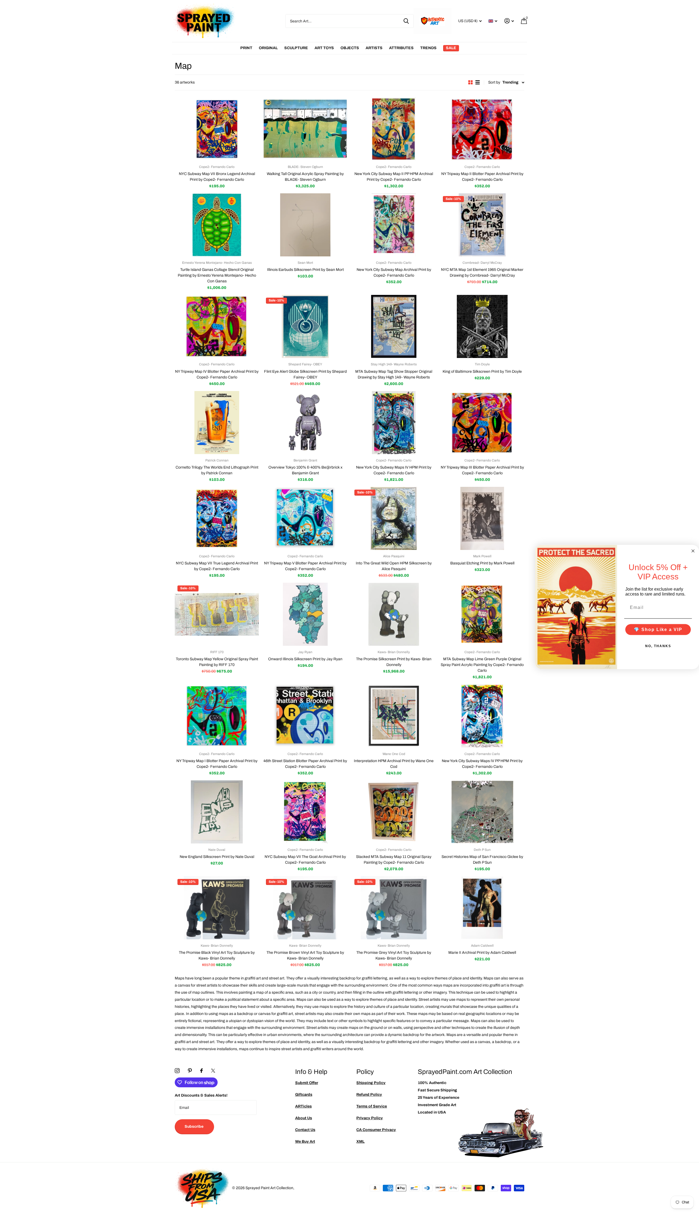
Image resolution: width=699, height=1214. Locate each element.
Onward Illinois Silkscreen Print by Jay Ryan (305, 659)
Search (406, 21)
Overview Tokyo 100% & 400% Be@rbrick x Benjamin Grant (305, 470)
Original (268, 48)
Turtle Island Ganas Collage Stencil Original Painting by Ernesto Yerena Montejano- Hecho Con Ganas (217, 275)
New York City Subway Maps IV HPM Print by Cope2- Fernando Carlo (393, 470)
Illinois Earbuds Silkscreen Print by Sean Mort (305, 270)
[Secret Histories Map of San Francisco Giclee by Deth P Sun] (482, 811)
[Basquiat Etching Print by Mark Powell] (482, 518)
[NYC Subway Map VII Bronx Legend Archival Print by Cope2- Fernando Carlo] (217, 129)
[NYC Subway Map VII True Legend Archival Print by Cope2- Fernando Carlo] (217, 518)
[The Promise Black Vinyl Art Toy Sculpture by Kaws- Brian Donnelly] (217, 907)
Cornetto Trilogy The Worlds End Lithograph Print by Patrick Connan (217, 470)
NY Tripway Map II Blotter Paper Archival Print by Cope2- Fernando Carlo (482, 177)
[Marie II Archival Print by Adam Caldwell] (482, 907)
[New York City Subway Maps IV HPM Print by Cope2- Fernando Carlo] (394, 422)
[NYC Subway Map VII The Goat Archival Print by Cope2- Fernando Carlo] (305, 811)
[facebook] (201, 1070)
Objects (349, 48)
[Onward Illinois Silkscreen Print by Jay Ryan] (305, 614)
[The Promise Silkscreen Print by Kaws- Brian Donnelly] (394, 614)
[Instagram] (177, 1070)
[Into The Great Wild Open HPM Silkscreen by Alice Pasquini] (394, 518)
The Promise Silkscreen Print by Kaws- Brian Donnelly (393, 662)
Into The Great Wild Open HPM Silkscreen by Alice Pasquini (394, 566)
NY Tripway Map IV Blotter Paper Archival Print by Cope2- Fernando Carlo (217, 374)
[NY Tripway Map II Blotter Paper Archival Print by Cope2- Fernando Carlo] (482, 129)
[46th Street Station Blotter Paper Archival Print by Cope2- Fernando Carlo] (305, 715)
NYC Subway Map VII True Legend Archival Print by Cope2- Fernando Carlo (217, 566)
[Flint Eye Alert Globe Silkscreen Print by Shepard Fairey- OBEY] (305, 326)
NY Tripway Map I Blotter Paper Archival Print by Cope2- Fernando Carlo (216, 764)
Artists (374, 48)
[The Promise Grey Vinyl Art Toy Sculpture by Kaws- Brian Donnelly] (394, 907)
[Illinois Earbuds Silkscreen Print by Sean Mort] (305, 224)
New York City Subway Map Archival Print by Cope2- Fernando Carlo (394, 272)
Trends (428, 48)
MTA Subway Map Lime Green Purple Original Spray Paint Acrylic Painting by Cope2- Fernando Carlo (482, 665)
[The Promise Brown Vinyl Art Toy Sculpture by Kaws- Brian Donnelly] (305, 907)
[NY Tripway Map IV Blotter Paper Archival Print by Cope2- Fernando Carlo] (217, 326)
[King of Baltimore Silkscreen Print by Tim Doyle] (482, 326)
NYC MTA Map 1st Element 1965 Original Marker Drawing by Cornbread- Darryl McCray (482, 272)
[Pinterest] (190, 1070)
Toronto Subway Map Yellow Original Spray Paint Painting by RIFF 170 (217, 662)
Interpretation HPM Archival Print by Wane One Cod (394, 764)
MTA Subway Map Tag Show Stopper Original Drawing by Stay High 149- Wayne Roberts (393, 374)
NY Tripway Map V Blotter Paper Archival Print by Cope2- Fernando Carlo (305, 566)
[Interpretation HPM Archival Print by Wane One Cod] (394, 715)
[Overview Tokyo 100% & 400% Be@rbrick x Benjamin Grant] (305, 422)
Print (246, 48)
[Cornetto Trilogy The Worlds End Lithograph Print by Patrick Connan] (217, 422)
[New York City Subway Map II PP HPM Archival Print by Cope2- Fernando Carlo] (394, 129)
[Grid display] (470, 82)
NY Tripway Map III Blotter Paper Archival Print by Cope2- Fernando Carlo (482, 470)
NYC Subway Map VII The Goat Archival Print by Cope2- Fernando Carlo (305, 859)
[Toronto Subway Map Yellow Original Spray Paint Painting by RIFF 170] (217, 614)
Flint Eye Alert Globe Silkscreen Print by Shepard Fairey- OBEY (305, 374)
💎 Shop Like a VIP (658, 629)
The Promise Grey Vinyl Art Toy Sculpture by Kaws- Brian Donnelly (393, 955)
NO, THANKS (658, 646)
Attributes (401, 48)
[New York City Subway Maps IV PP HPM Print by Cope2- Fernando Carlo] (482, 715)
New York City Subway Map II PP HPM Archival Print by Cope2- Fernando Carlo (393, 177)
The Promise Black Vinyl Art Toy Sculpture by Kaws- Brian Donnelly (217, 955)
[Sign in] (509, 21)
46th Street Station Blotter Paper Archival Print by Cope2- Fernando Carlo (305, 764)
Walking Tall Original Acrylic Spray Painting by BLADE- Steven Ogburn (305, 177)
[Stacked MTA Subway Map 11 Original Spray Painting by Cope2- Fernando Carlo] (394, 811)
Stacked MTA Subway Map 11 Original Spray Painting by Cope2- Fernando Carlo (393, 859)
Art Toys (324, 48)
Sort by (494, 82)
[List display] (477, 82)
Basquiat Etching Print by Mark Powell (482, 563)
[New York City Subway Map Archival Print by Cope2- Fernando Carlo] (394, 224)
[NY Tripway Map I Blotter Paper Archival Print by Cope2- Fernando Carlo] (217, 715)
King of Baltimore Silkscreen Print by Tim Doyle (482, 371)
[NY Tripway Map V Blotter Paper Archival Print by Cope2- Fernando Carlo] (305, 518)
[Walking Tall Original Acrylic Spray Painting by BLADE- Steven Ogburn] (305, 129)
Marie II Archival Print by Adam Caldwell (482, 953)
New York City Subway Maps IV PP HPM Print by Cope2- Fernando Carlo (482, 764)
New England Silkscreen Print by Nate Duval (217, 857)
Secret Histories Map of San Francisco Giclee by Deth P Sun (482, 859)
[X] (213, 1071)
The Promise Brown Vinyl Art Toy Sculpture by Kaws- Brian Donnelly (305, 955)
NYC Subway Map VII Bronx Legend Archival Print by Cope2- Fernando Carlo (217, 177)
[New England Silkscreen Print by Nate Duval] (217, 811)
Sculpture (296, 48)
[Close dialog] (693, 551)
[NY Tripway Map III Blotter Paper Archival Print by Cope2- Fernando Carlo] (482, 422)
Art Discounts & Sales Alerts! (201, 1095)
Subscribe (194, 1126)
